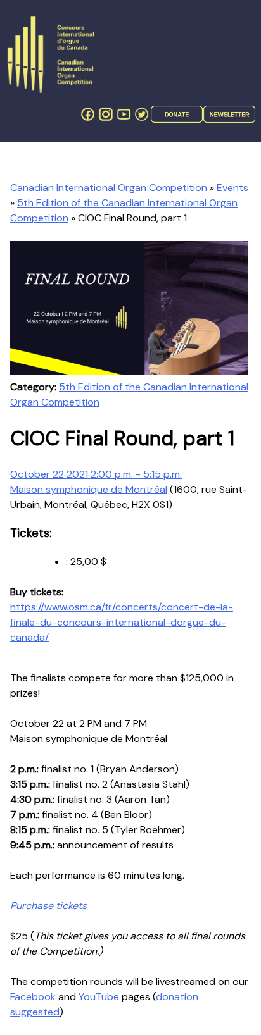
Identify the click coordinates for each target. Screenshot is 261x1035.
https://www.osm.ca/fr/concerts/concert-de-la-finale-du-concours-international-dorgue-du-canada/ (121, 622)
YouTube (99, 996)
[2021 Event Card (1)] (129, 371)
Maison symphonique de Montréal (88, 489)
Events (232, 187)
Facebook (33, 996)
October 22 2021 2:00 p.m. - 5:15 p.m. (96, 474)
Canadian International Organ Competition (108, 187)
